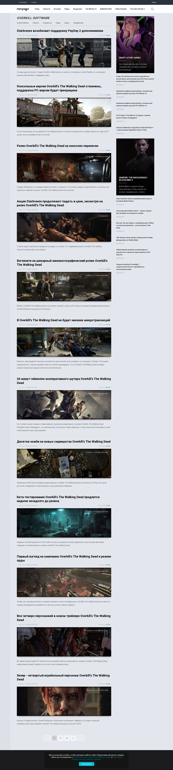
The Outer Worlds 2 (137, 9)
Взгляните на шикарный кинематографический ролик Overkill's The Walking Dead (64, 286)
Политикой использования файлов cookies (92, 757)
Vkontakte (23, 2)
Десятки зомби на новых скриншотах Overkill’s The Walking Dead (64, 441)
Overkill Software (33, 18)
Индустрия (77, 9)
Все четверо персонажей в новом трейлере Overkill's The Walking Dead (64, 641)
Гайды (67, 9)
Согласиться (86, 764)
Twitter (34, 2)
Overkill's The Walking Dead (97, 101)
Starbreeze (103, 216)
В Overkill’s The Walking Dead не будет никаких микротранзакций (63, 320)
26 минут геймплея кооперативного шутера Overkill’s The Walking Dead (64, 404)
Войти (154, 2)
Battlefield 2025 (106, 9)
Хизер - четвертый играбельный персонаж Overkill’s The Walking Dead (64, 701)
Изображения (78, 23)
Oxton (108, 35)
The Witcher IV (91, 9)
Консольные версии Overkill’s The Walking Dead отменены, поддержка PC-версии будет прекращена (64, 112)
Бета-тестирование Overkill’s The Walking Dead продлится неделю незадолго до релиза (64, 522)
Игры (37, 9)
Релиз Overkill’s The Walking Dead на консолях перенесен (57, 146)
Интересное (47, 23)
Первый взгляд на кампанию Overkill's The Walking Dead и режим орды (64, 582)
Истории (57, 9)
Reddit (43, 542)
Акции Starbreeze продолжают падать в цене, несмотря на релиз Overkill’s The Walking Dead (64, 227)
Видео (67, 23)
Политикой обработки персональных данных (97, 758)
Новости (46, 9)
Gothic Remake (121, 9)
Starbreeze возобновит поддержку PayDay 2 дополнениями (60, 31)
